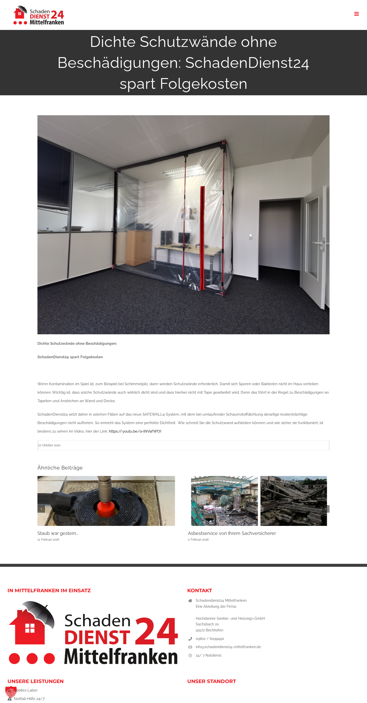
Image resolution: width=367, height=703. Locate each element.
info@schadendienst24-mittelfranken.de (228, 647)
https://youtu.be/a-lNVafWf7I (135, 431)
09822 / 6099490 (210, 639)
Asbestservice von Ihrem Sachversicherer (232, 533)
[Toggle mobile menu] (357, 13)
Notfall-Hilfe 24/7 (29, 699)
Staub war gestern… (57, 533)
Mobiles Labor (24, 690)
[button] (41, 509)
